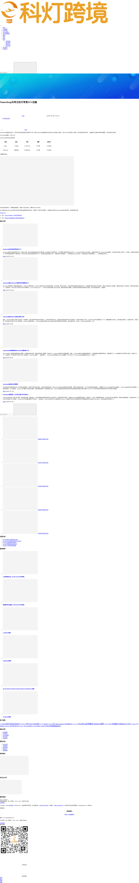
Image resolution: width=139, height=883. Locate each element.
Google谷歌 (5, 724)
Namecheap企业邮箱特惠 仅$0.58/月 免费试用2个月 (16, 350)
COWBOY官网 (7, 632)
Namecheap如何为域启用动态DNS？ (12, 249)
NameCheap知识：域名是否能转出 (13, 215)
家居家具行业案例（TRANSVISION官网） (14, 604)
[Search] (25, 67)
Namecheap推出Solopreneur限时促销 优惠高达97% (16, 282)
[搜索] (11, 61)
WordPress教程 (107, 724)
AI (0, 724)
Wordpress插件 (98, 724)
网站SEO (8, 44)
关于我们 (5, 47)
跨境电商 (5, 30)
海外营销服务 (6, 33)
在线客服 (2, 802)
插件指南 (8, 42)
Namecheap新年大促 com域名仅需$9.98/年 (13, 316)
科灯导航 (5, 736)
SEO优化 (36, 724)
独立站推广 (21, 726)
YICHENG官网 (7, 716)
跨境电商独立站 (55, 726)
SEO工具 (41, 724)
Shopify (46, 724)
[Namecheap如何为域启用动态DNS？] (20, 246)
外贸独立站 (122, 724)
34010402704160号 (44, 805)
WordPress (68, 724)
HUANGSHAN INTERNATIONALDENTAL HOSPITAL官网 (18, 688)
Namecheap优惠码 (25, 724)
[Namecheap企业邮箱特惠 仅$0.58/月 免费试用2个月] (20, 347)
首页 (4, 27)
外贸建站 (5, 29)
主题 (4, 36)
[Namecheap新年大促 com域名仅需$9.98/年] (20, 313)
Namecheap (2, 212)
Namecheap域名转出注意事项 (10, 384)
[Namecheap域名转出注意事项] (20, 381)
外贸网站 (128, 724)
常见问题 (8, 45)
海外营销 (12, 726)
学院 (4, 39)
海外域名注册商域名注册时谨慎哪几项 (14, 218)
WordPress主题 (75, 724)
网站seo (31, 726)
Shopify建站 (6, 32)
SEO (31, 724)
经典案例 (5, 750)
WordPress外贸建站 (86, 724)
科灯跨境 (11, 805)
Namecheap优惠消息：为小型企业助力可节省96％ (15, 394)
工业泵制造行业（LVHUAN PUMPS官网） (14, 576)
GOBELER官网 (7, 660)
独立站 (17, 726)
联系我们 (5, 48)
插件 (4, 38)
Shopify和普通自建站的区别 (10, 544)
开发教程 (8, 41)
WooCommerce (60, 724)
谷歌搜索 (42, 726)
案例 (4, 35)
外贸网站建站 (133, 724)
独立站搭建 (26, 726)
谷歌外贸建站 (37, 726)
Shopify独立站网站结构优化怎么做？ (12, 541)
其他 (23, 115)
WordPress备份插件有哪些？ (10, 542)
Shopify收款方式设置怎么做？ (10, 539)
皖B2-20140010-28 (58, 805)
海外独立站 (7, 726)
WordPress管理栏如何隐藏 (9, 545)
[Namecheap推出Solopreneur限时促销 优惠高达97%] (20, 280)
